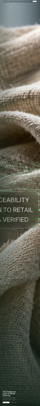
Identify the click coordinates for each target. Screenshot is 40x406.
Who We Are (13, 1)
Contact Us (34, 1)
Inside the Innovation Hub (14, 402)
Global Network (22, 1)
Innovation (30, 1)
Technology (19, 1)
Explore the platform (5, 402)
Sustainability (26, 1)
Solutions (16, 1)
